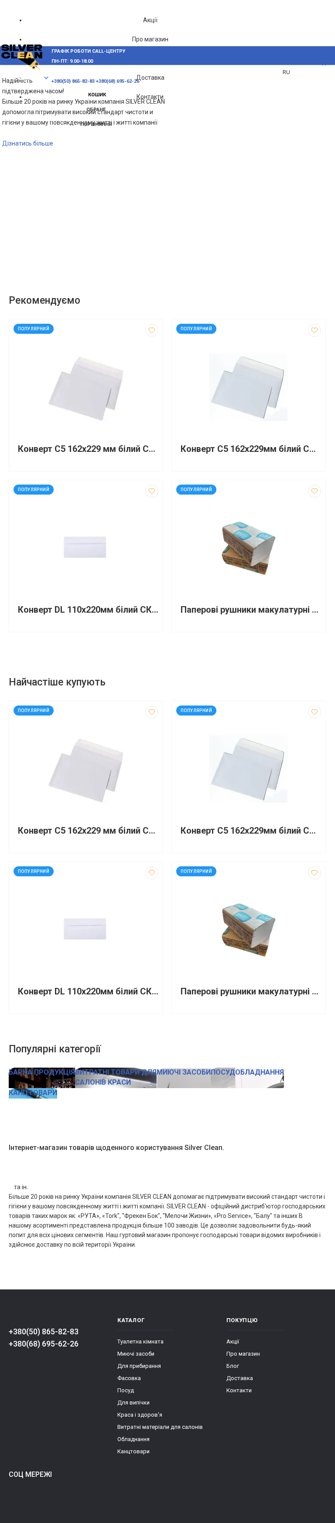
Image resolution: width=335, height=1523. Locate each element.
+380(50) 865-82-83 (44, 1331)
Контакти (150, 96)
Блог (232, 1366)
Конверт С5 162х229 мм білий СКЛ (88, 449)
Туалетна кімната (140, 1341)
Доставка (150, 77)
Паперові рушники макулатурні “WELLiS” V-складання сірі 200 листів (251, 610)
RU (286, 72)
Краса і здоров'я (139, 1414)
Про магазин (150, 39)
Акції (150, 20)
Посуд (125, 1390)
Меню (25, 78)
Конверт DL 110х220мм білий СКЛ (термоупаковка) (88, 610)
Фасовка (129, 1378)
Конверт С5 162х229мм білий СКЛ (251, 449)
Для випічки (133, 1402)
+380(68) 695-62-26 (44, 1343)
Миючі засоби (135, 1353)
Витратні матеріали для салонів (160, 1427)
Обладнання (133, 1439)
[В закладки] (151, 330)
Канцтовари (133, 1451)
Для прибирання (139, 1366)
